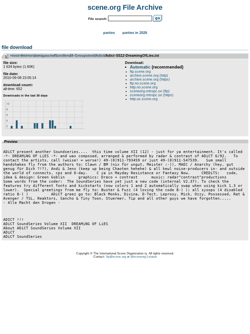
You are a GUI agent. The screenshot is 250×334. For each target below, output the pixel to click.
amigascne (44, 55)
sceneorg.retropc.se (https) (152, 95)
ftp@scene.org (116, 256)
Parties (109, 33)
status (152, 256)
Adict (99, 55)
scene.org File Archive (125, 7)
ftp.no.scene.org (143, 83)
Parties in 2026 (134, 33)
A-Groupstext (82, 55)
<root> (15, 55)
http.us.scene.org (144, 99)
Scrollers (62, 55)
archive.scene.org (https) (150, 79)
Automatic (140, 67)
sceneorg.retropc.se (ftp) (150, 91)
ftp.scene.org (140, 71)
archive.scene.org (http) (149, 75)
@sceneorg (138, 256)
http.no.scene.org (144, 87)
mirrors (28, 55)
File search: (97, 19)
